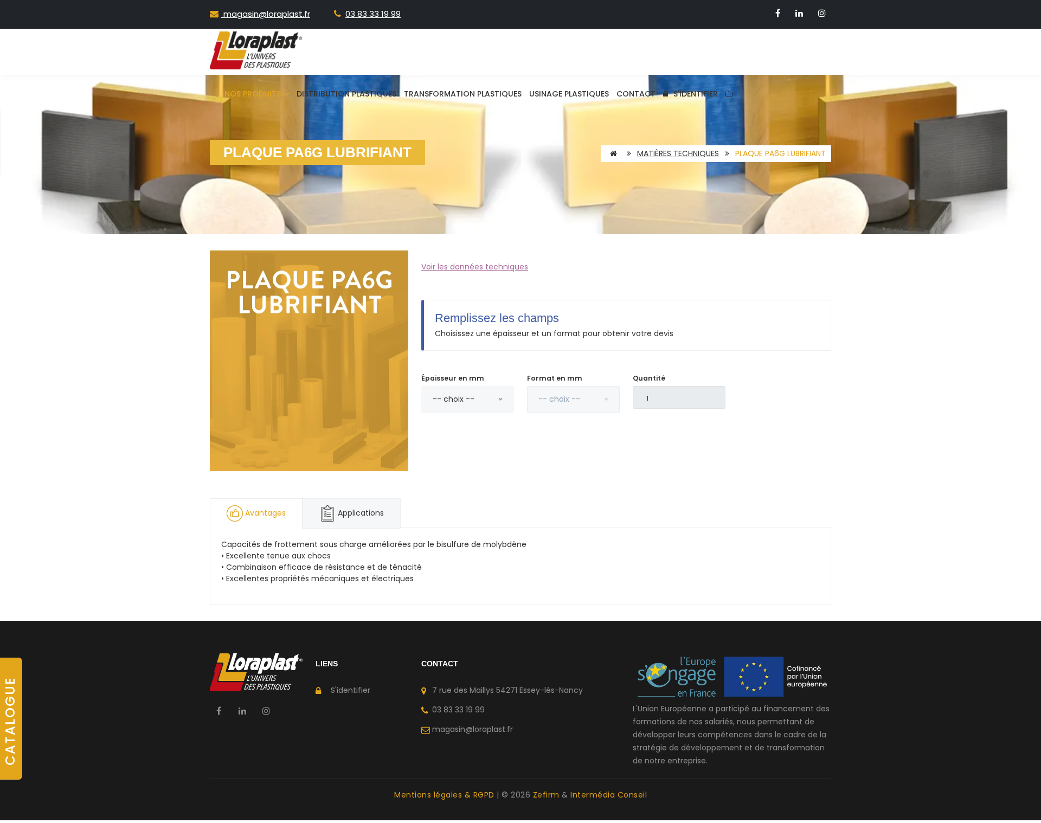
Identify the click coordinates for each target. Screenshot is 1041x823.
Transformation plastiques (463, 93)
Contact (636, 93)
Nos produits (253, 93)
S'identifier (695, 93)
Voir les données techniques (474, 266)
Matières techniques (678, 153)
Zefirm (547, 794)
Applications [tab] (360, 512)
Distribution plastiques (346, 93)
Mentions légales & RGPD (445, 794)
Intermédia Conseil (608, 794)
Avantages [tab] (265, 512)
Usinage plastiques (569, 93)
